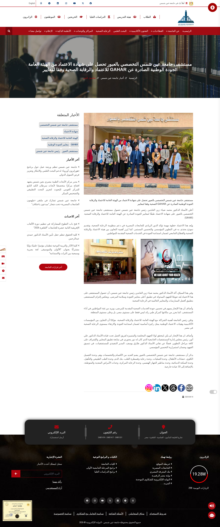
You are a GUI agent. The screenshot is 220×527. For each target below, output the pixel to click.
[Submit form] (15, 473)
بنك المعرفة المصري (160, 471)
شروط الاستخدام (158, 513)
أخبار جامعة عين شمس (112, 78)
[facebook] (90, 3)
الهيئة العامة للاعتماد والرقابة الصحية (60, 138)
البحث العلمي (119, 31)
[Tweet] (165, 387)
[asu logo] (186, 17)
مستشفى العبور (70, 151)
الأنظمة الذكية (64, 31)
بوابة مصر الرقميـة (161, 475)
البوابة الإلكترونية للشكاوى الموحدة (153, 479)
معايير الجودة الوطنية (58, 144)
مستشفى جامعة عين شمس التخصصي (59, 124)
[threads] (41, 3)
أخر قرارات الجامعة (53, 267)
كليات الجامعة (108, 464)
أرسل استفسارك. (56, 437)
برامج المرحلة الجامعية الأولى (101, 467)
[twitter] (83, 3)
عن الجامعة (173, 31)
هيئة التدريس (124, 16)
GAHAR (74, 144)
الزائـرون (28, 16)
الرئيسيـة (186, 31)
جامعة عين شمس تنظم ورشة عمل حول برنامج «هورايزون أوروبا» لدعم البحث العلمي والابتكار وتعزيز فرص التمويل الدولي (53, 171)
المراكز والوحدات (84, 31)
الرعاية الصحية (103, 31)
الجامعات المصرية (161, 467)
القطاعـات (157, 31)
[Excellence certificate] (17, 510)
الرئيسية (133, 78)
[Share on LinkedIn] (157, 387)
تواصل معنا (35, 31)
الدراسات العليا (98, 16)
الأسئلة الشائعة (116, 513)
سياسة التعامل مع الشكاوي (90, 513)
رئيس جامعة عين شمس (48, 151)
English (32, 3)
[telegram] (49, 3)
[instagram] (66, 3)
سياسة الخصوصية (62, 513)
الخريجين (73, 16)
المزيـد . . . (165, 483)
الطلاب (147, 16)
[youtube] (74, 3)
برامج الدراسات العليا (105, 471)
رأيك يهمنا (57, 481)
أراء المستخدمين (54, 488)
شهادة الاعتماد (71, 131)
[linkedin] (57, 3)
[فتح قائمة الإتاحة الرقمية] (212, 7)
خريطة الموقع (163, 464)
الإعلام (49, 31)
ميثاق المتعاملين (136, 513)
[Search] (9, 31)
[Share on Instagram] (149, 387)
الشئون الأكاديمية (139, 31)
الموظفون (50, 16)
